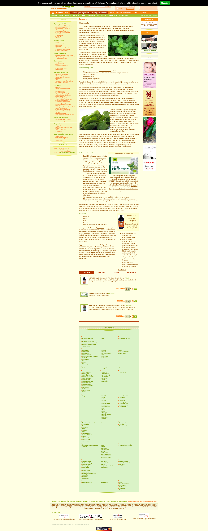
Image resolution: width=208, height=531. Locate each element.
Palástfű (103, 445)
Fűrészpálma (86, 390)
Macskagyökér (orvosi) (88, 422)
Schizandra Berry (87, 463)
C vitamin (68, 505)
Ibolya (84, 396)
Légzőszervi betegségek (63, 109)
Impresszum (62, 501)
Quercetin (98, 508)
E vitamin (117, 505)
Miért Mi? (59, 13)
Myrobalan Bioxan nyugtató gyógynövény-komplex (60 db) (107, 305)
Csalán (103, 354)
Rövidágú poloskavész (125, 445)
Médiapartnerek (105, 501)
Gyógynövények (109, 327)
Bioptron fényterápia (62, 76)
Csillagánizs (104, 356)
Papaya (103, 446)
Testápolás (59, 131)
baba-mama (59, 136)
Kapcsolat (143, 13)
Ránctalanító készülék (149, 50)
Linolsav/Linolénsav (119, 507)
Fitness (58, 42)
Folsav (123, 505)
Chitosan (86, 505)
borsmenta (84, 56)
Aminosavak (84, 504)
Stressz (58, 112)
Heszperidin (148, 505)
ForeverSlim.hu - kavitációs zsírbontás (64, 519)
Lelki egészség (60, 44)
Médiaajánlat (114, 501)
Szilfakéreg (85, 475)
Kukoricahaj (104, 417)
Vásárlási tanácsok (61, 58)
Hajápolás (59, 126)
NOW (126, 278)
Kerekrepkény (104, 405)
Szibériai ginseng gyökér (89, 473)
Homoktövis (122, 372)
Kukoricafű (104, 415)
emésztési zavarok (127, 26)
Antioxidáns (92, 504)
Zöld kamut (122, 488)
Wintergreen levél (87, 482)
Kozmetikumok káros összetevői (65, 56)
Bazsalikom (85, 350)
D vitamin (111, 505)
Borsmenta (128, 224)
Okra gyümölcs (123, 422)
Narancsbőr (91, 15)
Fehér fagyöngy (86, 372)
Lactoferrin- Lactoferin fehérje (93, 507)
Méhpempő (85, 438)
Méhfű (84, 436)
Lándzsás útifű (123, 396)
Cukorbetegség (60, 92)
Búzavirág (85, 363)
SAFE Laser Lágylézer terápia (64, 81)
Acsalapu (85, 340)
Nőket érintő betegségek (63, 110)
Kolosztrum (74, 507)
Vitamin (58, 37)
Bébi (57, 64)
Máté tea (84, 432)
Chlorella (92, 505)
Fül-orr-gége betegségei (63, 101)
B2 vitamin (128, 504)
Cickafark (103, 350)
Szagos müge (86, 470)
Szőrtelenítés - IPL (61, 130)
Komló (102, 408)
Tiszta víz (58, 36)
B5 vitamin (142, 504)
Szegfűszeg (85, 472)
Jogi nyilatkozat (94, 501)
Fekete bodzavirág (87, 381)
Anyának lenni (60, 63)
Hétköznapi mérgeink (62, 103)
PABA (155, 507)
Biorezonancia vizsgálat (63, 77)
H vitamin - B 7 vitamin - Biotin (134, 505)
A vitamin (61, 504)
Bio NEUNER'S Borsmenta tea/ (98, 293)
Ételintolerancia (60, 96)
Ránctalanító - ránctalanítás (64, 127)
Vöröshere (122, 466)
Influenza (58, 105)
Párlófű (103, 451)
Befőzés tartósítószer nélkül (64, 26)
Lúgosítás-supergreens (62, 31)
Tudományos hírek (61, 68)
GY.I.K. (135, 13)
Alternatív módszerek (62, 74)
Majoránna (85, 425)
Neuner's (111, 293)
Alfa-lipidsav (76, 504)
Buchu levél (85, 359)
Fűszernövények (60, 30)
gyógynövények (60, 138)
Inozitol (154, 505)
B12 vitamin (112, 504)
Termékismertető (60, 67)
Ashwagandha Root (124, 338)
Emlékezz (121, 9)
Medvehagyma (86, 433)
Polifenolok (87, 508)
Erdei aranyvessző (124, 368)
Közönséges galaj (106, 414)
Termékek (87, 272)
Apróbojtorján (86, 346)
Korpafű (103, 409)
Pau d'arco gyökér (106, 454)
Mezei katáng (86, 439)
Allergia (58, 87)
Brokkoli (84, 357)
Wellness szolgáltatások (63, 49)
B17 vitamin (120, 504)
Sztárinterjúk (59, 140)
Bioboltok (55, 501)
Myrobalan (129, 305)
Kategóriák (101, 272)
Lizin (127, 507)
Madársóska (85, 424)
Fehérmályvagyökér (87, 376)
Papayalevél (104, 448)
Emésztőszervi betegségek (63, 95)
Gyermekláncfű (105, 381)
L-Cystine (81, 507)
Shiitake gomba (86, 464)
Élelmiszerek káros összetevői (64, 55)
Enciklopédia (131, 272)
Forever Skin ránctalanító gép (117, 519)
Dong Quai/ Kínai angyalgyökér (123, 352)
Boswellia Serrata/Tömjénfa (90, 356)
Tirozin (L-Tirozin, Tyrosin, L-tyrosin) (112, 508)
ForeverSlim (113, 15)
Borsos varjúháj (86, 354)
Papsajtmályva (105, 449)
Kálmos (103, 397)
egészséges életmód (62, 137)
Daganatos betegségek (62, 94)
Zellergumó (122, 485)
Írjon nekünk (71, 501)
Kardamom (104, 402)
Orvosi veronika (123, 425)
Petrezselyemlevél (106, 457)
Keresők (54, 15)
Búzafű (84, 362)
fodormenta (82, 41)
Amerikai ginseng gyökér (89, 344)
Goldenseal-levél (105, 375)
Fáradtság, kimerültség (62, 97)
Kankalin (103, 400)
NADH (144, 507)
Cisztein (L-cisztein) (102, 505)
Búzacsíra (85, 360)
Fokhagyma (85, 388)
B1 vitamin (105, 504)
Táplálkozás (59, 35)
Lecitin (121, 399)
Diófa (120, 350)
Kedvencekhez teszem (150, 501)
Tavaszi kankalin (105, 463)
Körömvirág (104, 412)
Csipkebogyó (104, 357)
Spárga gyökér (86, 466)
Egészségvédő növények (63, 28)
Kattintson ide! (122, 270)
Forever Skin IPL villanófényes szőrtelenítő (90, 519)
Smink (57, 128)
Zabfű (120, 482)
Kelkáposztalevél (105, 403)
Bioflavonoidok (60, 505)
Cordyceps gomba (106, 353)
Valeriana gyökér (123, 461)
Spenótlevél (85, 467)
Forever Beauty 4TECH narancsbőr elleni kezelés (144, 519)
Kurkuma (103, 418)
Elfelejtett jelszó (130, 9)
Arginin (99, 504)
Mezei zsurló (85, 441)
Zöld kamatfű (123, 486)
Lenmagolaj (122, 402)
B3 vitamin (135, 504)
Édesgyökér (104, 368)
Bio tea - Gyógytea (61, 27)
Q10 (93, 508)
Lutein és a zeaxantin (136, 507)
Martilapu (85, 430)
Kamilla (103, 399)
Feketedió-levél (86, 384)
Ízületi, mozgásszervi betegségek (65, 107)
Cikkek (83, 15)
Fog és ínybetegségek (62, 100)
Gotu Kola (103, 378)
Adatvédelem (84, 501)
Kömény (103, 411)
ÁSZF (77, 501)
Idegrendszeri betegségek (63, 104)
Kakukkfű (103, 396)
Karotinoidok (60, 507)
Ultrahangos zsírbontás (62, 48)
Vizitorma (121, 464)
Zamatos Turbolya (124, 483)
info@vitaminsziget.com (67, 152)
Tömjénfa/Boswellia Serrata (108, 466)
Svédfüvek (85, 469)
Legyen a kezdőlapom (135, 501)
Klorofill (67, 507)
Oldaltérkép (123, 501)
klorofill (129, 226)
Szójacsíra (85, 476)
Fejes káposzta (86, 378)
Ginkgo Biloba (105, 373)
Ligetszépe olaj (123, 403)
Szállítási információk (123, 13)
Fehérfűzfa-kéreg (87, 375)
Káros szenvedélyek (61, 108)
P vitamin (150, 507)
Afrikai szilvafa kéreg (88, 341)
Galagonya (104, 372)
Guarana (103, 379)
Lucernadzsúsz (123, 405)
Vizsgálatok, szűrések (62, 82)
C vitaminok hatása (77, 505)
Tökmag (103, 464)
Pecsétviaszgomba (106, 455)
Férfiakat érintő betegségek (64, 99)
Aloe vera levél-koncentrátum (90, 343)
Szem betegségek (61, 113)
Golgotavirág (104, 376)
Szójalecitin (85, 478)
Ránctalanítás (101, 15)
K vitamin (53, 507)
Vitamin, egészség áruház (80, 13)
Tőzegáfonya (104, 467)
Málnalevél (85, 427)
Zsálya (121, 489)
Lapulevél (122, 397)
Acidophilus (68, 504)
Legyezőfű (122, 400)
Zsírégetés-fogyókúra (62, 50)
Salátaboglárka (86, 461)
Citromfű (103, 351)
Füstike (84, 391)
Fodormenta (85, 387)
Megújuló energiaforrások (63, 121)
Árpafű (103, 338)
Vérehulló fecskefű (124, 463)
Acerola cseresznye (87, 338)
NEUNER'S (117, 153)
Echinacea (85, 368)
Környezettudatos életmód (63, 119)
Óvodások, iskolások (62, 65)
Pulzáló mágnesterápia (62, 79)
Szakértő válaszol (65, 15)
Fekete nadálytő (86, 382)
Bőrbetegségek (60, 91)
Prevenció (59, 78)
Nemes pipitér (105, 422)
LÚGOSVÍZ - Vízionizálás (63, 32)
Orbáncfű (121, 424)
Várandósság (59, 69)
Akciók (67, 13)
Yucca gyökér (104, 482)
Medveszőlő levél (87, 435)
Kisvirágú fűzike (105, 406)
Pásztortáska (104, 452)
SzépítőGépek (123, 15)
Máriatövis (85, 429)
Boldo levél (85, 351)
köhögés (99, 134)
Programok (59, 46)
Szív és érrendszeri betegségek (65, 114)
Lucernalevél (122, 406)
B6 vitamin (149, 504)
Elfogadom (165, 3)
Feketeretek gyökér (87, 385)
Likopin (110, 507)
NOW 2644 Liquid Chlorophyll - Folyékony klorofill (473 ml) (106, 278)
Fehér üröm (85, 373)
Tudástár (76, 15)
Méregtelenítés (60, 33)
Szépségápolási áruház (99, 13)
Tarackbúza (104, 461)
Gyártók (111, 13)
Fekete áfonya (86, 379)
